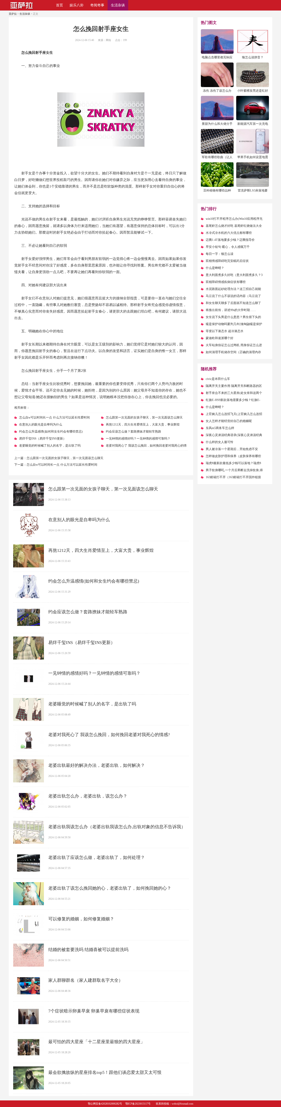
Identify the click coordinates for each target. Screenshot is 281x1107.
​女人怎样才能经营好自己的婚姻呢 (229, 421)
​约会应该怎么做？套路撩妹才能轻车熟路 (87, 611)
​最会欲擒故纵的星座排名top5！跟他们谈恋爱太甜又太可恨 (105, 1072)
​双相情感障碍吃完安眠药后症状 (227, 261)
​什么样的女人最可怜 (219, 442)
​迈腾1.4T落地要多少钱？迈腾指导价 (230, 239)
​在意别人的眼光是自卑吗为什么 (79, 519)
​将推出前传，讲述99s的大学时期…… (231, 310)
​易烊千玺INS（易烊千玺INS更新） (81, 642)
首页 (59, 5)
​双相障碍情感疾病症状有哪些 (226, 282)
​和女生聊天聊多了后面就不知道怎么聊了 (233, 303)
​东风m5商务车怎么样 (220, 428)
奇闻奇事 (97, 5)
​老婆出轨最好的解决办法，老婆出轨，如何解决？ (96, 765)
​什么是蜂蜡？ (215, 268)
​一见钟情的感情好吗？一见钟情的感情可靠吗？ (94, 673)
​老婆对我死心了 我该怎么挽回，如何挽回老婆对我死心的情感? (109, 734)
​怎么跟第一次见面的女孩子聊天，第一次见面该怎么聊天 (65, 458)
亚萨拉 (13, 13)
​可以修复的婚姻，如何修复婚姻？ (81, 918)
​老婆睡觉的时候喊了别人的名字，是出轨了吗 (92, 703)
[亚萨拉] (22, 9)
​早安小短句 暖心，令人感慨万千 (228, 247)
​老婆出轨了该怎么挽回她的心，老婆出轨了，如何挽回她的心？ (109, 888)
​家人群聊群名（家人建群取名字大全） (85, 980)
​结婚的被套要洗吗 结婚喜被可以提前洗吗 (88, 949)
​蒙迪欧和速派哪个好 (219, 338)
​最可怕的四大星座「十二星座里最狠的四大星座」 (96, 1041)
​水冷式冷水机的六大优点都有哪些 (229, 232)
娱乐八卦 (77, 5)
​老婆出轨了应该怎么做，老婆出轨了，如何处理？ (96, 857)
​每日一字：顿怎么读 (219, 254)
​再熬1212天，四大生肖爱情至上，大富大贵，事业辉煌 (101, 550)
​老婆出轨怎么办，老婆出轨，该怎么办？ (87, 796)
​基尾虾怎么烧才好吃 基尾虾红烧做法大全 (234, 225)
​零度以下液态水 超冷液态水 (224, 331)
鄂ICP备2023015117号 (138, 1103)
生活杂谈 (118, 5)
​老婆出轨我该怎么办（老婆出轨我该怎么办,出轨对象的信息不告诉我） (117, 826)
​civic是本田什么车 (218, 379)
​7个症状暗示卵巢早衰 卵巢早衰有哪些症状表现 (93, 1011)
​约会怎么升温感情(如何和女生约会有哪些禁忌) (93, 581)
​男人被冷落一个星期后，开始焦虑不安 (232, 449)
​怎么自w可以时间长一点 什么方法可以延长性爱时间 (62, 464)
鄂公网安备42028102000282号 (105, 1103)
